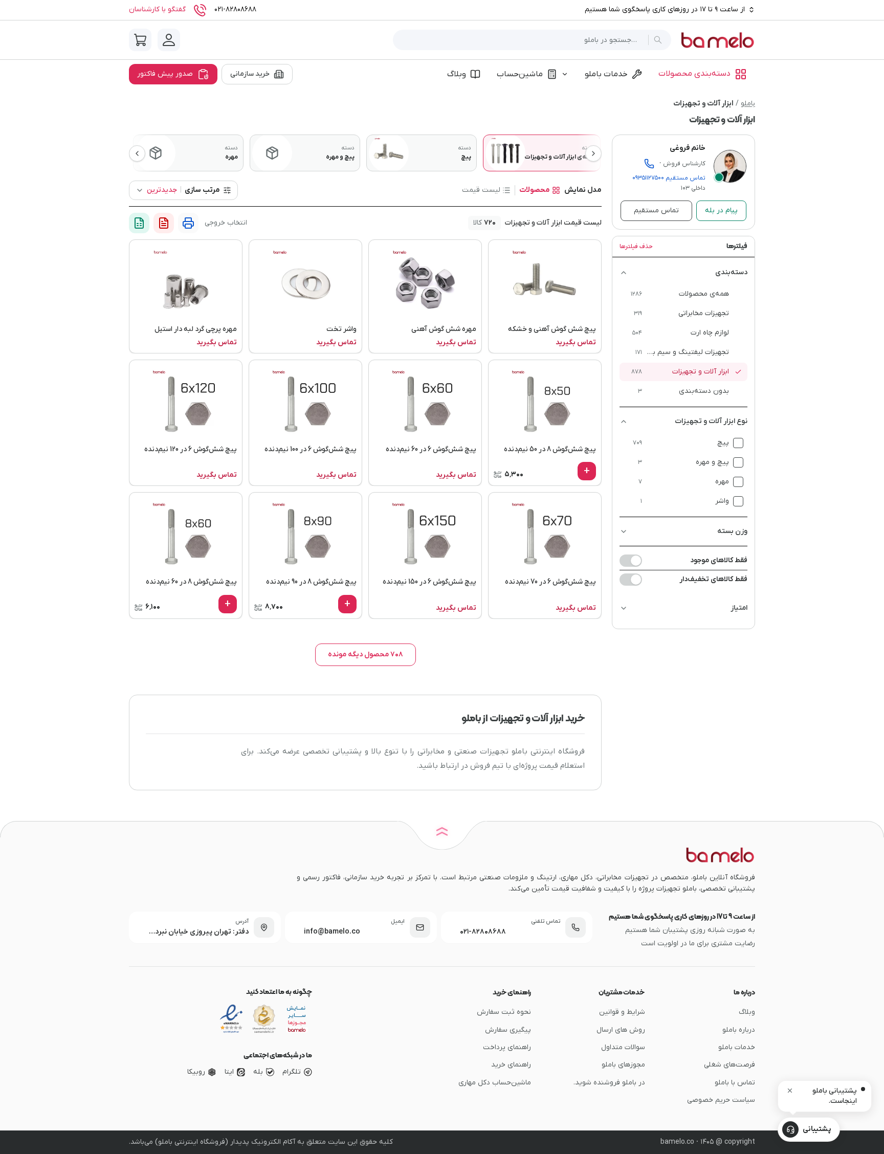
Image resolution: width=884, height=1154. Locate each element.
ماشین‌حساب (520, 74)
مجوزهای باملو (623, 1065)
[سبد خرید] (140, 40)
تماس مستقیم (668, 178)
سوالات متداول (623, 1047)
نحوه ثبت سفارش (504, 1012)
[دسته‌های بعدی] (593, 153)
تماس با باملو (735, 1083)
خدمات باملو (606, 74)
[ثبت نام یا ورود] (169, 40)
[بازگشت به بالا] (442, 834)
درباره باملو (738, 1030)
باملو (748, 103)
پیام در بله (721, 210)
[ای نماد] (296, 1019)
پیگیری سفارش (508, 1030)
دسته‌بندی (731, 272)
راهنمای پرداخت (507, 1047)
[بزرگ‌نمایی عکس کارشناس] (730, 166)
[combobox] (522, 40)
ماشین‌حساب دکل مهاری (494, 1083)
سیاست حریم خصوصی (721, 1100)
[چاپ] (188, 223)
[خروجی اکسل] (139, 223)
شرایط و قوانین (622, 1012)
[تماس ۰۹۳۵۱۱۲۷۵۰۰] (649, 164)
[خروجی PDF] (163, 223)
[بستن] (789, 1090)
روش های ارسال (620, 1030)
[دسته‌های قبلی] (137, 153)
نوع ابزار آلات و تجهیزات (711, 421)
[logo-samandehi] (264, 1019)
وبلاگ (456, 74)
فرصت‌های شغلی (729, 1065)
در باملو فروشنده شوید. (609, 1083)
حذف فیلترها (636, 246)
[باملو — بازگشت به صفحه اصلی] (717, 40)
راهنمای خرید (511, 1065)
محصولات (534, 190)
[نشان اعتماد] (231, 1019)
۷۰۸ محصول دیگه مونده (365, 654)
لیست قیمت (481, 190)
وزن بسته (732, 531)
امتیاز (739, 608)
